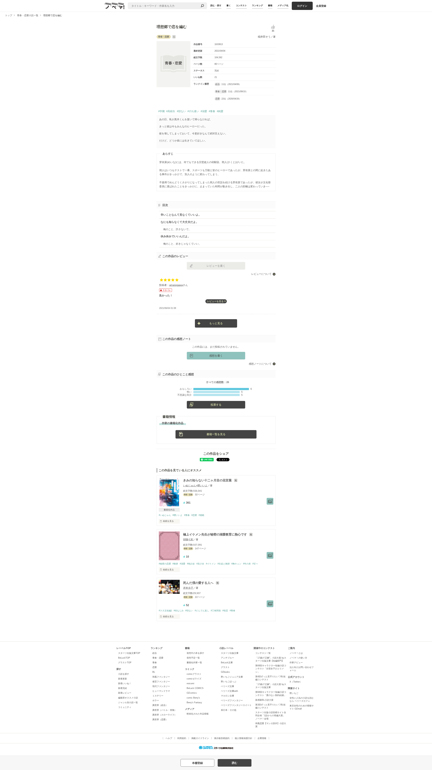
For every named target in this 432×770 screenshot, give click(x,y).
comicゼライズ (194, 678)
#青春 (212, 111)
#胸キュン (236, 563)
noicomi (190, 683)
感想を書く (216, 355)
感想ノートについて (260, 363)
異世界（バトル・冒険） (164, 710)
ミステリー (157, 695)
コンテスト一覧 (263, 653)
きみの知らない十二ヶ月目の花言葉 (208, 480)
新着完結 (122, 688)
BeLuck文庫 (227, 662)
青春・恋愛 (157, 658)
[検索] (202, 5)
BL (153, 672)
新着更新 (122, 678)
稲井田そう (264, 36)
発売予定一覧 (193, 658)
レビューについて (261, 273)
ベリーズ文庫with (229, 691)
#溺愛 (204, 111)
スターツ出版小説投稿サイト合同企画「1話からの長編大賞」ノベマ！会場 (270, 715)
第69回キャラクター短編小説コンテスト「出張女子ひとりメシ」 (270, 668)
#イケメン (211, 563)
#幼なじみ (179, 610)
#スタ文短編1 (165, 610)
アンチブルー (227, 658)
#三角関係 (216, 610)
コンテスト (241, 5)
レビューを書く (216, 265)
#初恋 (225, 610)
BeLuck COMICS (195, 688)
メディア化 (282, 5)
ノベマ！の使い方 (298, 658)
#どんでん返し (202, 610)
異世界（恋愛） (160, 719)
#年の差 (247, 563)
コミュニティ (124, 707)
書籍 (270, 5)
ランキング (257, 5)
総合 (154, 653)
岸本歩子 (188, 587)
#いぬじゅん (165, 515)
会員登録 (321, 5)
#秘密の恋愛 (165, 563)
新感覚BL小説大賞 (264, 700)
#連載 (201, 515)
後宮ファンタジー (161, 681)
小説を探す (123, 674)
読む (234, 762)
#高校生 (170, 111)
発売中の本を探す (195, 653)
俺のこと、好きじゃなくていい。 (182, 243)
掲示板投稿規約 (222, 738)
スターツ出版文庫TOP (129, 653)
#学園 (161, 111)
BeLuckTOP (124, 658)
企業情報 (262, 738)
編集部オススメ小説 (128, 697)
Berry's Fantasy (194, 702)
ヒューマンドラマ (161, 691)
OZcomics (192, 693)
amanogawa (176, 285)
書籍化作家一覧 (194, 662)
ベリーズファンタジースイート (236, 705)
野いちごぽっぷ (228, 681)
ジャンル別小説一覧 (128, 702)
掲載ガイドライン (200, 738)
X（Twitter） (296, 681)
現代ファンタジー (161, 686)
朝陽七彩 (188, 539)
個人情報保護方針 (243, 738)
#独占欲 (191, 563)
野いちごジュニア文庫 (232, 677)
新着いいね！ (124, 683)
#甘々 (255, 563)
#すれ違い (193, 111)
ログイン (302, 5)
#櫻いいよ (177, 515)
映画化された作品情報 (198, 714)
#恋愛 (194, 515)
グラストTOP (124, 662)
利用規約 (181, 738)
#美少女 (200, 563)
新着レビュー (124, 693)
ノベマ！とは (296, 653)
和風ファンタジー (161, 677)
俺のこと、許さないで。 (177, 229)
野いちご (294, 693)
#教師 (175, 563)
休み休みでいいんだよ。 (175, 236)
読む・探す (215, 5)
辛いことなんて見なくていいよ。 (181, 214)
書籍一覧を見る (216, 434)
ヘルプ (169, 738)
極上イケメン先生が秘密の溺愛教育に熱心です (215, 534)
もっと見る (216, 323)
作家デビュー (296, 662)
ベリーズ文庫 (227, 686)
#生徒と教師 (224, 563)
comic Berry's (193, 697)
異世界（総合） (160, 705)
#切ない (181, 111)
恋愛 (154, 667)
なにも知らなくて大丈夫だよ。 (179, 222)
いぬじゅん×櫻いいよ (195, 485)
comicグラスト (194, 674)
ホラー (155, 700)
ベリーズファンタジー (232, 700)
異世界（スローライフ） (164, 715)
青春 (154, 662)
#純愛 (220, 111)
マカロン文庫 (227, 695)
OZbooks (225, 672)
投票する (216, 404)
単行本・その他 (228, 710)
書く (228, 5)
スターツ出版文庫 (229, 653)
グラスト (225, 667)
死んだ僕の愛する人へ (198, 583)
